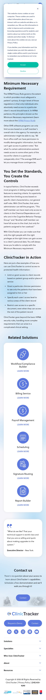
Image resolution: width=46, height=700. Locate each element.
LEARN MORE (23, 371)
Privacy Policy (24, 682)
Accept (23, 65)
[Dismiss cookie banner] (38, 9)
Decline (23, 71)
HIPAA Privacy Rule (26, 120)
